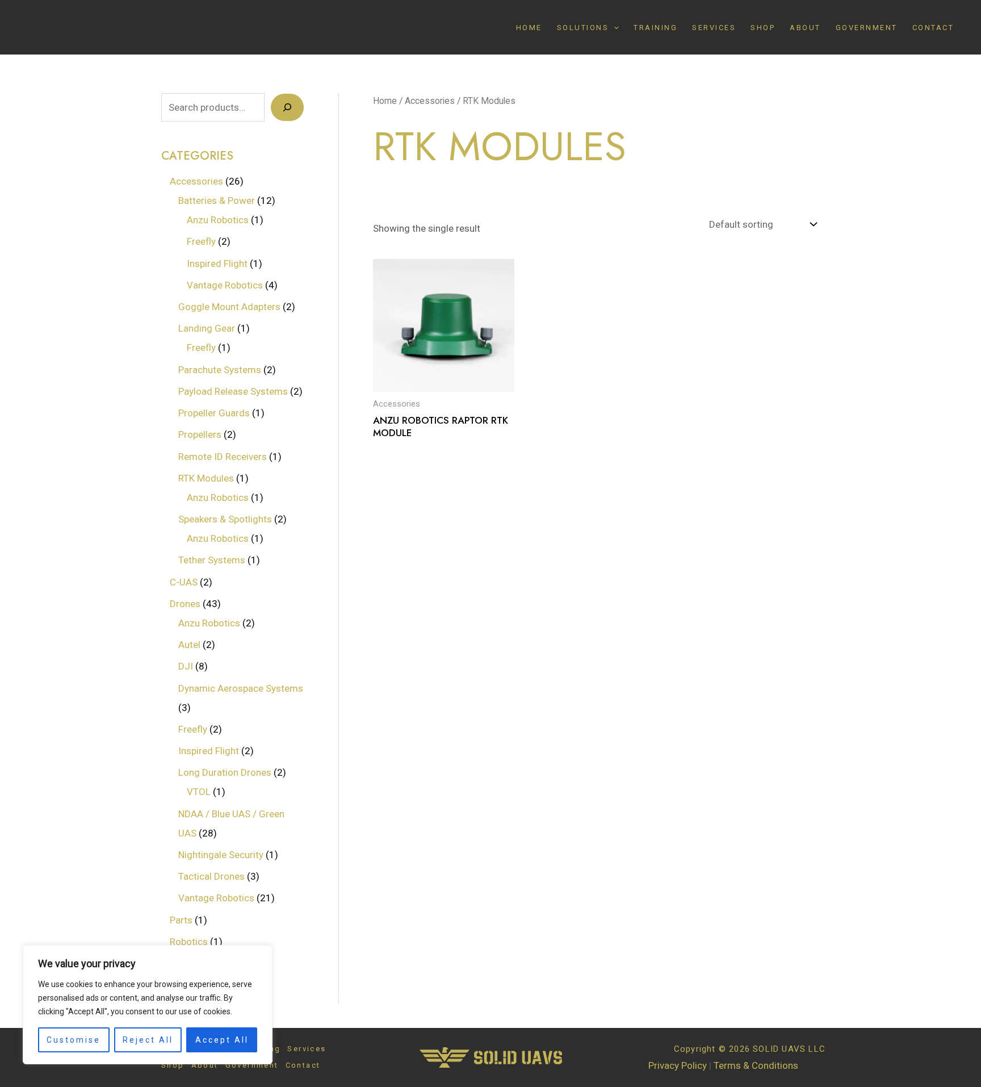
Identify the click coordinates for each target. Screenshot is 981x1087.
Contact (933, 27)
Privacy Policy (677, 1065)
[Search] (287, 107)
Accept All (222, 1039)
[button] (614, 27)
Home (529, 27)
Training (655, 27)
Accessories (430, 100)
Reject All (148, 1039)
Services (714, 27)
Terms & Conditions (756, 1065)
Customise (73, 1039)
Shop (763, 27)
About (805, 27)
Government (867, 27)
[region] (147, 1004)
